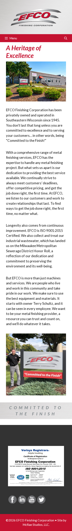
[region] (36, 410)
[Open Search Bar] (65, 38)
